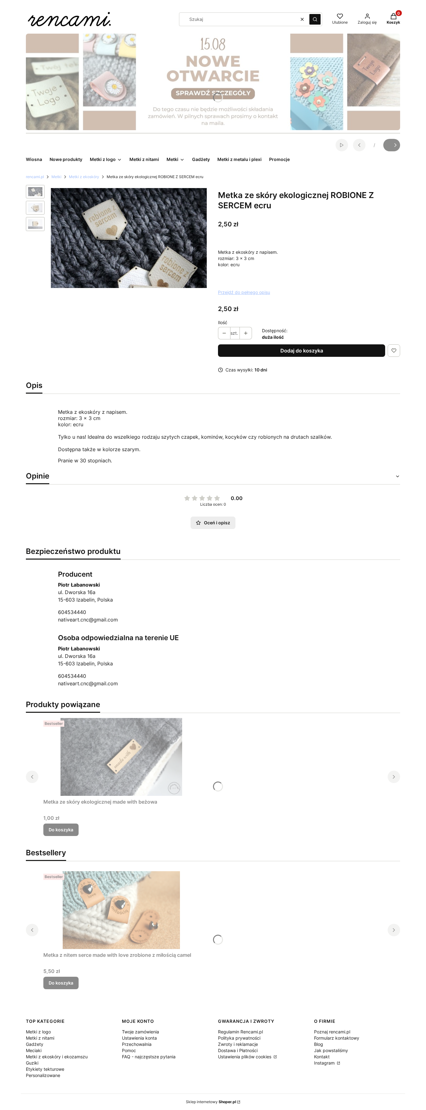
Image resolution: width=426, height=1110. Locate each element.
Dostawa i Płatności (238, 1050)
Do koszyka (61, 829)
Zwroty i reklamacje (238, 1044)
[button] (315, 19)
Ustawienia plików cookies (245, 1056)
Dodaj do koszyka (301, 350)
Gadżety (34, 1044)
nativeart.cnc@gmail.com (88, 619)
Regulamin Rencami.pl (240, 1031)
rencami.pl (35, 176)
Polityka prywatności (239, 1038)
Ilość (222, 322)
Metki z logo (38, 1031)
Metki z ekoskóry (84, 176)
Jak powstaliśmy (331, 1050)
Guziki (32, 1062)
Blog (318, 1044)
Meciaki (33, 1050)
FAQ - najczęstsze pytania (149, 1056)
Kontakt (322, 1056)
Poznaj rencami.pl (332, 1031)
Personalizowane (43, 1075)
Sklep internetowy (211, 1101)
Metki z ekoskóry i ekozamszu (57, 1056)
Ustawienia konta (139, 1038)
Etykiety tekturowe (45, 1069)
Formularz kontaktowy (336, 1038)
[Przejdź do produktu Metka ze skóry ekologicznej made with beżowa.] (121, 757)
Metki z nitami (40, 1038)
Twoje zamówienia (140, 1031)
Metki (56, 176)
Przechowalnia (137, 1044)
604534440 (72, 612)
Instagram (325, 1062)
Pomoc (129, 1050)
